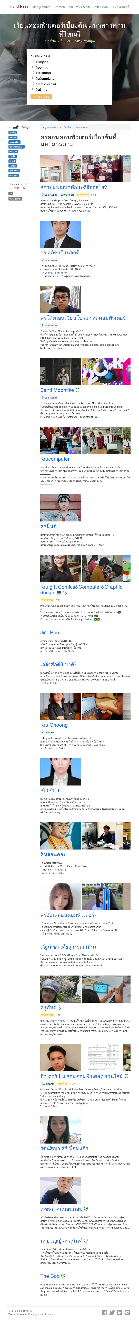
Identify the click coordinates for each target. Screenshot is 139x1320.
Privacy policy (35, 1314)
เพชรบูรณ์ (13, 175)
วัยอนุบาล (42, 62)
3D (10, 193)
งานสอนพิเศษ (101, 7)
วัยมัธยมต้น (43, 73)
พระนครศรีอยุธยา (16, 146)
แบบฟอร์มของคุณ (79, 7)
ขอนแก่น (12, 137)
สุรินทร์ (12, 161)
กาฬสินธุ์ (12, 132)
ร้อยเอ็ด (12, 156)
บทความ (60, 7)
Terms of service (17, 1314)
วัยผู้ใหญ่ (41, 89)
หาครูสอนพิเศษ (42, 7)
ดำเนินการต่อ (40, 96)
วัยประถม (42, 67)
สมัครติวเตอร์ (121, 7)
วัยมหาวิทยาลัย (46, 84)
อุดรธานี (12, 165)
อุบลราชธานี (14, 170)
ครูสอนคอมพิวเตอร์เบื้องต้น (57, 127)
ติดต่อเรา (49, 1314)
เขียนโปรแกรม (15, 198)
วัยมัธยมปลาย (45, 78)
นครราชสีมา (14, 142)
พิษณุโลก (13, 151)
